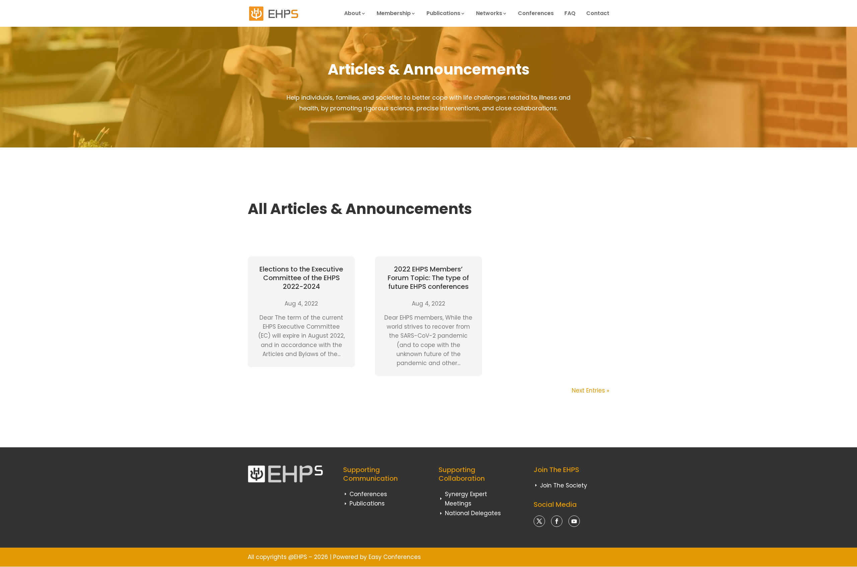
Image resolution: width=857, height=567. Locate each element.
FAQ (569, 13)
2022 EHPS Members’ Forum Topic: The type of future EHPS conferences (428, 277)
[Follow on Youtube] (574, 521)
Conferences (536, 13)
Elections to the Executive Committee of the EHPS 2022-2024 (301, 277)
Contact (597, 13)
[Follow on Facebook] (556, 521)
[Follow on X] (539, 521)
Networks (489, 13)
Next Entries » (590, 390)
